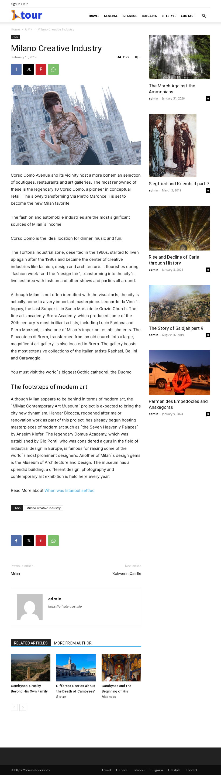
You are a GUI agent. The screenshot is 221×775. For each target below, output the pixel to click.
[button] (203, 16)
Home (15, 29)
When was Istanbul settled (69, 490)
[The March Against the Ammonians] (179, 57)
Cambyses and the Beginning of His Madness (116, 691)
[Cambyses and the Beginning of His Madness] (121, 667)
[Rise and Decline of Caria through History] (179, 228)
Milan (15, 573)
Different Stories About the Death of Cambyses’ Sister (75, 691)
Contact (188, 16)
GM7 (28, 29)
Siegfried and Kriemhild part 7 (179, 183)
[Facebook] (16, 69)
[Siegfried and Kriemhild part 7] (179, 145)
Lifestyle (169, 16)
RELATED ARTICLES (31, 643)
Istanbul (129, 16)
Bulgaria (149, 16)
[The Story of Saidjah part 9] (179, 303)
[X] (28, 69)
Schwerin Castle (126, 573)
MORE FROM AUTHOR (73, 643)
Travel (93, 16)
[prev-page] (14, 707)
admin (54, 598)
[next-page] (22, 707)
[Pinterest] (41, 69)
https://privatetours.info (65, 606)
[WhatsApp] (53, 69)
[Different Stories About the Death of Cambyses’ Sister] (76, 667)
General (111, 16)
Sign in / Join (19, 4)
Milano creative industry (43, 508)
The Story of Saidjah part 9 (176, 328)
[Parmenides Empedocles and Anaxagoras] (179, 372)
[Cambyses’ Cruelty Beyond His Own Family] (30, 667)
